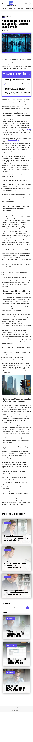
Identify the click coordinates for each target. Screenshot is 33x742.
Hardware (7, 522)
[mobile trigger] (3, 3)
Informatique (10, 618)
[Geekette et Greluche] (11, 3)
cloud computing (8, 121)
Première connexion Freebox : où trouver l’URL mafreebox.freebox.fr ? (16, 565)
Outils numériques (11, 645)
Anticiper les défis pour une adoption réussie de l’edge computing (17, 93)
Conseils (6, 16)
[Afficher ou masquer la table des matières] (29, 74)
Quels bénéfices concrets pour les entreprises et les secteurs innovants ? (18, 84)
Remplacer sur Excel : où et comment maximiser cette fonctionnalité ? (16, 661)
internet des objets (13, 140)
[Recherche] (26, 3)
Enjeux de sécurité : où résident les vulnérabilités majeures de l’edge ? (15, 88)
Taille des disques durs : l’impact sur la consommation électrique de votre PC (16, 592)
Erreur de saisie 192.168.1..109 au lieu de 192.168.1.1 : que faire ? (15, 687)
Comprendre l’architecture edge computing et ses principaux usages (17, 80)
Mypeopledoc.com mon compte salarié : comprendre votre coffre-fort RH (16, 538)
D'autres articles (13, 514)
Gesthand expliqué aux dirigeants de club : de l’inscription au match (15, 634)
